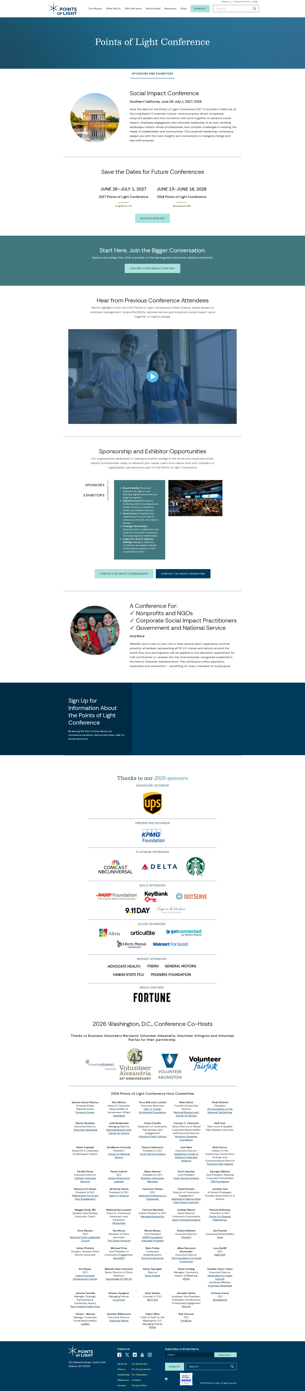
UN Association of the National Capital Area (220, 1110)
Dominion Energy (85, 1112)
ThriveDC (186, 1237)
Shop (184, 8)
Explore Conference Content (152, 268)
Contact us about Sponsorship (124, 573)
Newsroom (123, 1380)
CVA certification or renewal (148, 657)
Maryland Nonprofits (152, 1216)
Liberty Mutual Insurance (186, 1219)
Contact (136, 1380)
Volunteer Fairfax (119, 1320)
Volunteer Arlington (189, 1159)
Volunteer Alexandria (85, 1129)
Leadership (123, 1374)
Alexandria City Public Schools (219, 1277)
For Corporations (141, 1369)
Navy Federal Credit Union (85, 1306)
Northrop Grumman (152, 1258)
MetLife (186, 1306)
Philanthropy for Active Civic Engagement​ (85, 1197)
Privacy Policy (139, 1385)
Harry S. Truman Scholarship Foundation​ (152, 1110)
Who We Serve (133, 8)
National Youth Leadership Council (85, 1239)
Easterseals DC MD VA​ (119, 1279)
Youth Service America (152, 1154)
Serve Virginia (152, 1275)
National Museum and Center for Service (186, 1114)
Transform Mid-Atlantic (220, 1164)
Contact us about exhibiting (183, 573)
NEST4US (152, 1299)
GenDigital (119, 1115)
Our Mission (95, 8)
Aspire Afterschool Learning (119, 1179)
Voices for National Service (119, 1155)
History (121, 1369)
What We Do (113, 8)
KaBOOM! (219, 1254)
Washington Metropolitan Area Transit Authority (186, 1200)
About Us (226, 1)
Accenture (119, 1299)
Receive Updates (152, 218)
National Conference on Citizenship (152, 1197)
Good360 (119, 1258)
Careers (121, 1385)
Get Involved (153, 8)
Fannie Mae (118, 1223)
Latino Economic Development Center (85, 1277)
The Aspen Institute (118, 1240)
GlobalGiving (220, 1299)
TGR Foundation (219, 1181)
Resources (170, 8)
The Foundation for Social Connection (186, 1259)
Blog (255, 1)
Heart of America (119, 1195)
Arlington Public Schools (152, 1136)
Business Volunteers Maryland (152, 1179)
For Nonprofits (139, 1363)
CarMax (85, 1324)
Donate (200, 8)
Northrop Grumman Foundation (186, 1138)
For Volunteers (139, 1374)
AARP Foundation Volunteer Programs (152, 1239)
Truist (220, 1237)
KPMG (186, 1279)
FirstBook (186, 1320)
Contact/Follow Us (241, 1)
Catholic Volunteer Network (85, 1179)
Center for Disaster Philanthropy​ (220, 1218)
